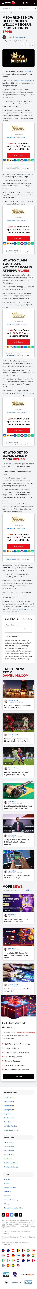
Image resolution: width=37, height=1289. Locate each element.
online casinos (28, 71)
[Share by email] (27, 45)
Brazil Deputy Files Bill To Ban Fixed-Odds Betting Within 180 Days (18, 807)
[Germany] (13, 1255)
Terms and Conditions (10, 1237)
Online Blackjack (9, 1151)
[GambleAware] (27, 1275)
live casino (19, 609)
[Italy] (8, 1260)
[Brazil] (28, 1250)
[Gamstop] (6, 1274)
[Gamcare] (15, 1274)
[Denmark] (8, 1255)
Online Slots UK (9, 1142)
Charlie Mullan (13, 701)
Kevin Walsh (12, 801)
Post (31, 629)
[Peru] (33, 1260)
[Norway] (28, 1260)
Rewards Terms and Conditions (13, 1208)
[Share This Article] (23, 45)
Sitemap (6, 1204)
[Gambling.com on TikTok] (20, 1215)
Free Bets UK (8, 1159)
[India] (33, 1255)
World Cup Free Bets (10, 1126)
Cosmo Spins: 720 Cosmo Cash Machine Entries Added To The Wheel (16, 955)
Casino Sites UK (9, 1097)
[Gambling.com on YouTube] (7, 1215)
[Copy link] (32, 45)
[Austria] (13, 1250)
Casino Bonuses (9, 1147)
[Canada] (33, 1250)
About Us (7, 1179)
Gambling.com (5, 13)
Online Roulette (9, 1155)
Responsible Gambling (11, 1200)
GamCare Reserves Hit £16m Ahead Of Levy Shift (18, 990)
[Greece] (18, 1255)
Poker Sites (7, 1122)
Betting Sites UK (9, 1106)
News (12, 13)
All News (29, 890)
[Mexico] (13, 1260)
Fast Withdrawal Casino (11, 1163)
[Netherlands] (18, 1260)
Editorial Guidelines (10, 1187)
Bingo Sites (7, 1114)
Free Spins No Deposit (11, 1167)
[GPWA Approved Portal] (28, 1282)
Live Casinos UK (9, 1101)
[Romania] (3, 1265)
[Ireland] (3, 1260)
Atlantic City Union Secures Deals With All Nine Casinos (17, 706)
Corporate (7, 1196)
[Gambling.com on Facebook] (11, 1215)
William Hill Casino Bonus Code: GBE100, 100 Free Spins (16, 920)
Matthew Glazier (20, 37)
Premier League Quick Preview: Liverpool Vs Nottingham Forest (16, 740)
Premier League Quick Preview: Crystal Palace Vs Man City (16, 773)
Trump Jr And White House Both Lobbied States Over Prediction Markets (16, 842)
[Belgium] (18, 1250)
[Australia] (8, 1250)
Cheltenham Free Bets (11, 1130)
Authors (6, 1183)
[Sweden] (13, 1265)
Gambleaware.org (11, 169)
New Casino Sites (9, 1118)
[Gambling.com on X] (3, 1215)
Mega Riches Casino (21, 80)
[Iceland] (23, 1255)
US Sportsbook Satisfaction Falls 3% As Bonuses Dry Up (17, 877)
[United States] (18, 1265)
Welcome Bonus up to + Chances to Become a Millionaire (18, 146)
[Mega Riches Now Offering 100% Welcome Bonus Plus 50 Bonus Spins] (3, 1250)
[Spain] (8, 1265)
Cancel (26, 629)
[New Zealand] (23, 1260)
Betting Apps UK (9, 1110)
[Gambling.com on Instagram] (16, 1215)
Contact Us (7, 1192)
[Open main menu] (3, 3)
